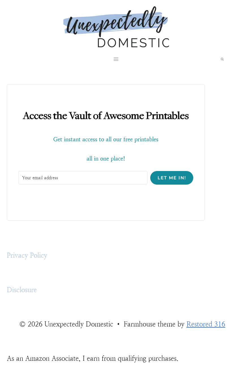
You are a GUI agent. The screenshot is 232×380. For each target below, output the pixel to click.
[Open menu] (116, 59)
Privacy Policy (27, 255)
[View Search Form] (222, 59)
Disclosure (22, 290)
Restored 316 (205, 324)
